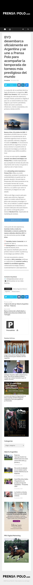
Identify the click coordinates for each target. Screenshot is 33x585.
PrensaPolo (7, 80)
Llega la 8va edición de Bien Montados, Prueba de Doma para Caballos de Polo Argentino (15, 356)
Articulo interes (16, 291)
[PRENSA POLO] (16, 11)
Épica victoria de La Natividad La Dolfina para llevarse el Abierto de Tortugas (15, 312)
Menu (9, 29)
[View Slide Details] (16, 422)
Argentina (7, 291)
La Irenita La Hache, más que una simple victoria (20, 493)
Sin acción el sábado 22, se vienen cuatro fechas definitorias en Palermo (21, 470)
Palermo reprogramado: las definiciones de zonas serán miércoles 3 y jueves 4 (21, 458)
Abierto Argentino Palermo (20, 289)
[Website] (17, 330)
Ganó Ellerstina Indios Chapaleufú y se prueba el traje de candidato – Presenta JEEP (21, 482)
